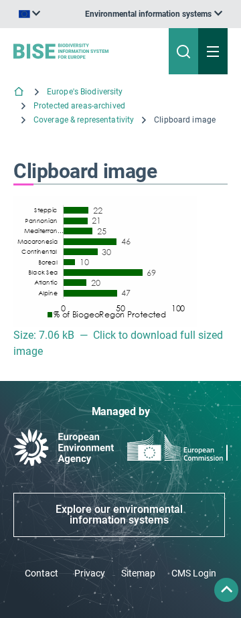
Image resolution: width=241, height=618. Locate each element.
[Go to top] (226, 590)
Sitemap (138, 573)
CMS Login (193, 573)
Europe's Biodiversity (85, 91)
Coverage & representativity (83, 120)
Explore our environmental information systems (119, 514)
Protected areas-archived (79, 105)
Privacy (89, 573)
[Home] (20, 93)
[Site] (81, 50)
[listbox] (154, 14)
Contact (41, 573)
